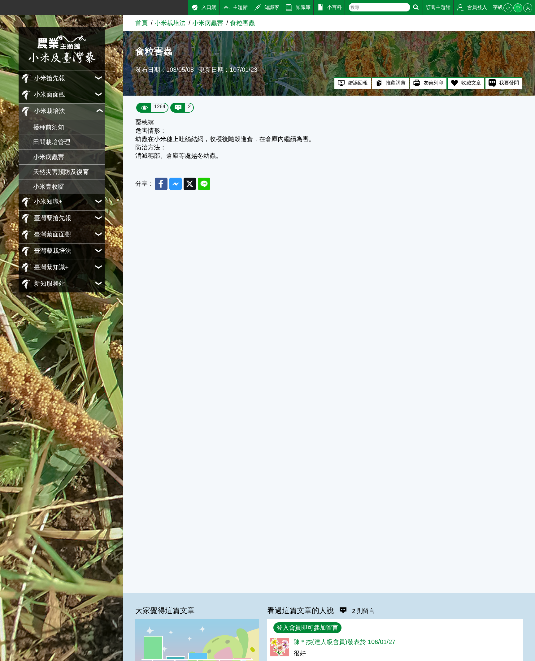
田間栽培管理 (51, 142)
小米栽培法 (169, 22)
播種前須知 (48, 127)
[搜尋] (415, 7)
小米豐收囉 (48, 186)
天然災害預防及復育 (61, 171)
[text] (379, 7)
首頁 (141, 22)
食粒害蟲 (242, 22)
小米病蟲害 (48, 156)
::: (3, 5)
